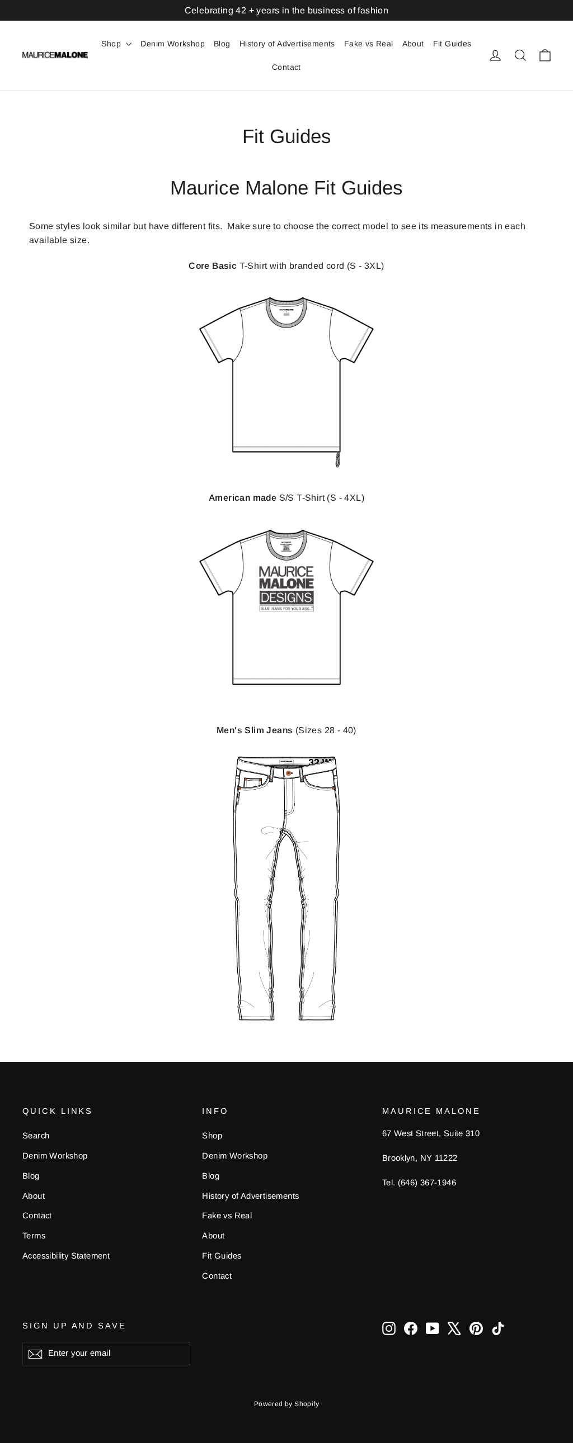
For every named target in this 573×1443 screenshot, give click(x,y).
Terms (33, 1235)
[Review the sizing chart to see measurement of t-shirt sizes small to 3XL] (286, 382)
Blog (222, 43)
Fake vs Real (368, 43)
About (413, 43)
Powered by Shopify (286, 1404)
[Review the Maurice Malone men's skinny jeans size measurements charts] (286, 888)
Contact (286, 67)
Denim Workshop (172, 43)
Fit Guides (452, 43)
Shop (112, 43)
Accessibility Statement (66, 1255)
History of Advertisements (287, 43)
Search (35, 1135)
